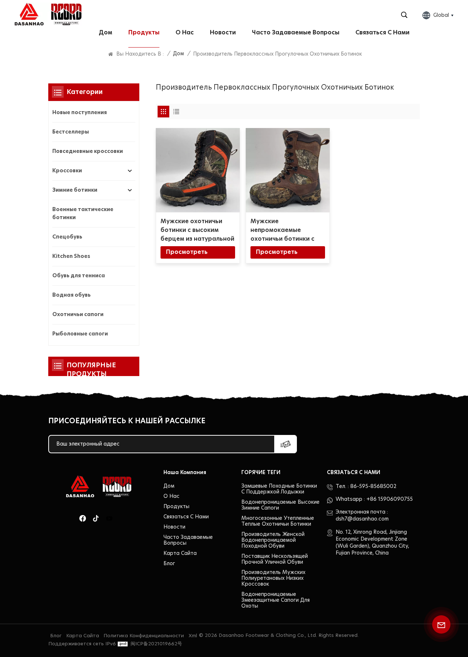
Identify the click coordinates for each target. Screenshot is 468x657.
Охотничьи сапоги (77, 314)
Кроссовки (67, 170)
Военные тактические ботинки (82, 213)
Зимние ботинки (74, 190)
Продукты (143, 32)
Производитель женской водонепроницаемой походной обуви (273, 540)
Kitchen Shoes (71, 256)
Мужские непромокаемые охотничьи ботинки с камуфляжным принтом (286, 230)
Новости (223, 32)
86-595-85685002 (373, 486)
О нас (185, 32)
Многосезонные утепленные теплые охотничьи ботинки (277, 521)
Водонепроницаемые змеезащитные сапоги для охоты (275, 600)
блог (169, 563)
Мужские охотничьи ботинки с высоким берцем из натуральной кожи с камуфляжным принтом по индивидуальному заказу (197, 230)
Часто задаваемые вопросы (295, 32)
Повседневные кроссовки (87, 151)
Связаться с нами (382, 32)
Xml (193, 636)
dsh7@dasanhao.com (362, 519)
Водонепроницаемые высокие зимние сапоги (280, 505)
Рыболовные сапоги (80, 334)
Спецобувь (67, 237)
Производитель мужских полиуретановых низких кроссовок (273, 578)
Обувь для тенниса (78, 275)
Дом (105, 32)
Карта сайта (180, 553)
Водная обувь (71, 295)
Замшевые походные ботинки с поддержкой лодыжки (279, 489)
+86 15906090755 (389, 499)
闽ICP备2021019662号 (156, 644)
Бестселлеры (70, 132)
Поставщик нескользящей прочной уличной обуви (274, 559)
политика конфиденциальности (143, 636)
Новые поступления (79, 112)
